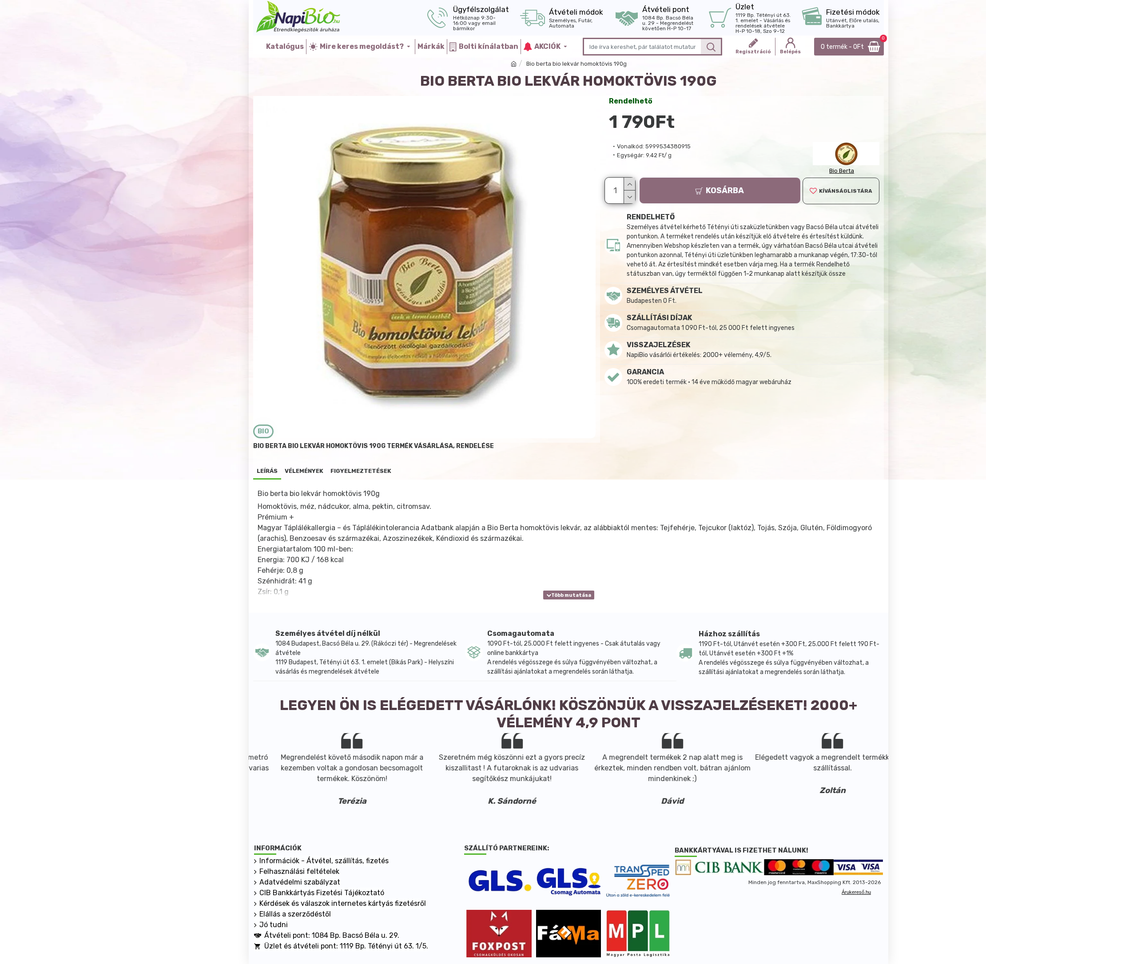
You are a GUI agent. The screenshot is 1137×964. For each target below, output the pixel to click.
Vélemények (304, 471)
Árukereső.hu (856, 892)
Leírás (267, 471)
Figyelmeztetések (360, 471)
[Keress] (711, 46)
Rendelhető (630, 101)
